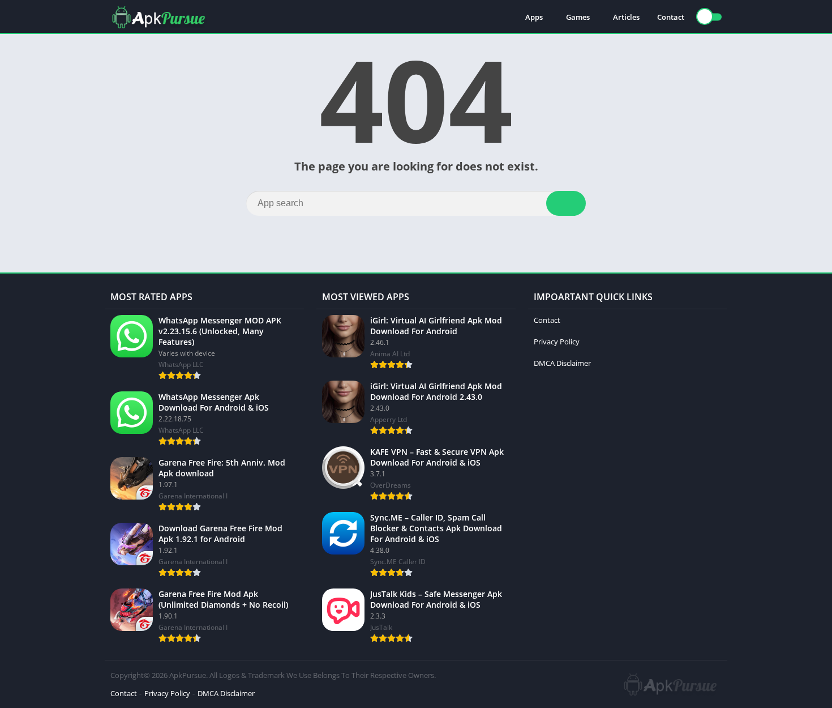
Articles (626, 17)
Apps (534, 17)
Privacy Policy (557, 341)
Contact (670, 17)
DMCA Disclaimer (562, 363)
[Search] (566, 203)
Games (578, 17)
